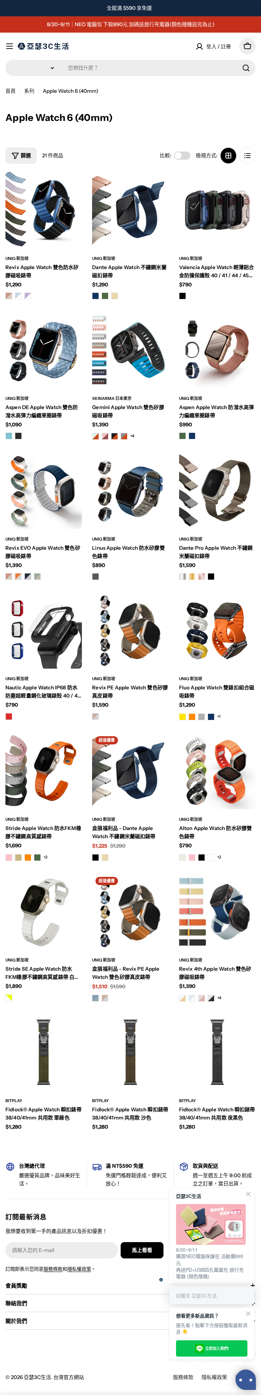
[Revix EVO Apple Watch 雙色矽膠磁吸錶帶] (43, 490)
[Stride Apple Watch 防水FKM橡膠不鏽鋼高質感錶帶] (43, 771)
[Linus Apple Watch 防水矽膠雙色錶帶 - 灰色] (95, 576)
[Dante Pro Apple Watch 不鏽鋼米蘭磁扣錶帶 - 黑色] (211, 576)
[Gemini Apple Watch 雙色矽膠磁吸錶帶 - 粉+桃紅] (105, 436)
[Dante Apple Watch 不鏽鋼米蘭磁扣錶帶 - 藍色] (95, 296)
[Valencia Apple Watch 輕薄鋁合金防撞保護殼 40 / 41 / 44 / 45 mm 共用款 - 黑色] (182, 296)
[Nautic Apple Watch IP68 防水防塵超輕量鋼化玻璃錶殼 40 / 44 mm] (43, 630)
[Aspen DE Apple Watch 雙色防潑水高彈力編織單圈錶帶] (43, 350)
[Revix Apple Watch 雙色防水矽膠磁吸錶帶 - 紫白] (27, 296)
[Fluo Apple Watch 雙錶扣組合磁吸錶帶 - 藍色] (211, 716)
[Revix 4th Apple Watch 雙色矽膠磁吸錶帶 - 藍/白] (192, 998)
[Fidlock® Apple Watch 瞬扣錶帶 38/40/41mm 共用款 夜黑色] (217, 1052)
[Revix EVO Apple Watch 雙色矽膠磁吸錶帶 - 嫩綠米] (37, 576)
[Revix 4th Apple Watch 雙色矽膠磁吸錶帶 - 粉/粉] (201, 998)
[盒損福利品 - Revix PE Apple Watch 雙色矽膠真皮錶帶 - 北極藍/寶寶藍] (95, 998)
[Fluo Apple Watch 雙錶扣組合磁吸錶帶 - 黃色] (182, 716)
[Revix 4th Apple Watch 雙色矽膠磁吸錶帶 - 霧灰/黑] (211, 998)
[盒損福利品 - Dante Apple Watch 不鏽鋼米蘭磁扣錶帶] (130, 771)
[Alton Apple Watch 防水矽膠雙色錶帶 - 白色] (211, 857)
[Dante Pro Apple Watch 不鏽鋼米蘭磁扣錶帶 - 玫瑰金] (201, 576)
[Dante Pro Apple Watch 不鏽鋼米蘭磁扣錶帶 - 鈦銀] (182, 576)
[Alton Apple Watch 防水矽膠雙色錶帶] (217, 771)
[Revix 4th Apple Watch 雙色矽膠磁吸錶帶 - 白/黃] (182, 998)
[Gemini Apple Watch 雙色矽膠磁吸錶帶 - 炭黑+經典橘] (114, 436)
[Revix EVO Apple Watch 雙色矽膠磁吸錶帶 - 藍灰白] (27, 576)
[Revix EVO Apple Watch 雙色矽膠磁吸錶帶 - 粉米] (8, 576)
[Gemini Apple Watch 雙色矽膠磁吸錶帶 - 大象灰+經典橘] (124, 436)
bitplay (13, 1100)
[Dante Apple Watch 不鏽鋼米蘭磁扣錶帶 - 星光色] (114, 296)
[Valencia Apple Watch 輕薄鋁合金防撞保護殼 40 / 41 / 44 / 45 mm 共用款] (217, 210)
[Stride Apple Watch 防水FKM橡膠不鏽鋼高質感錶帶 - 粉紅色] (8, 857)
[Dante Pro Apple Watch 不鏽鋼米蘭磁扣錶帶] (217, 490)
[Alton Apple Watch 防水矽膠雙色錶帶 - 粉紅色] (192, 857)
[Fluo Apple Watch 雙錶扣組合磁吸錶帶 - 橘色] (192, 716)
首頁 (10, 91)
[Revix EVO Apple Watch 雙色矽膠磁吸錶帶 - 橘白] (18, 576)
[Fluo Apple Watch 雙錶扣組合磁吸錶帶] (217, 630)
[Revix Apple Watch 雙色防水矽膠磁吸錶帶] (43, 210)
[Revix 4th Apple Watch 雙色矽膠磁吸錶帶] (217, 911)
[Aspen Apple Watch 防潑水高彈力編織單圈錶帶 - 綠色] (182, 435)
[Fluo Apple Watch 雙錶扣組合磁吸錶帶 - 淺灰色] (201, 716)
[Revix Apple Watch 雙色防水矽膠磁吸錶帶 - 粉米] (8, 296)
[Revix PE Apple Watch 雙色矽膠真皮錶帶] (130, 630)
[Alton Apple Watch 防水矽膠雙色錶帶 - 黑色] (201, 857)
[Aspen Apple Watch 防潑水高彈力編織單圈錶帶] (217, 350)
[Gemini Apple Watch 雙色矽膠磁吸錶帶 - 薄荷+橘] (95, 436)
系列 (29, 91)
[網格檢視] (228, 155)
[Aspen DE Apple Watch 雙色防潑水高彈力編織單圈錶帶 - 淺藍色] (8, 435)
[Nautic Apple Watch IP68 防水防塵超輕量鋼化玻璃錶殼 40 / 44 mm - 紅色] (8, 716)
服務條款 (53, 1269)
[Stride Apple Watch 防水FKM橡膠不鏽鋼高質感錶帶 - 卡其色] (18, 857)
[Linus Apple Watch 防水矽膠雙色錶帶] (130, 490)
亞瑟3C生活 (37, 1377)
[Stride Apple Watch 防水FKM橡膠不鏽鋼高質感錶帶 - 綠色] (37, 857)
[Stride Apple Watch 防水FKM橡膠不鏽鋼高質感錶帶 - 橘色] (27, 857)
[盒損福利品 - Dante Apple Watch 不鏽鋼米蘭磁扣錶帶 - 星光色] (105, 857)
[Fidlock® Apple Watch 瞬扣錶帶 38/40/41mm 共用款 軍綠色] (43, 1052)
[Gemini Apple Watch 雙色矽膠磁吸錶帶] (130, 350)
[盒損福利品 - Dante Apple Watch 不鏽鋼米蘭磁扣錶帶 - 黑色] (95, 857)
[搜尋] (246, 68)
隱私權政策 (79, 1269)
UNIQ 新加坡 (17, 258)
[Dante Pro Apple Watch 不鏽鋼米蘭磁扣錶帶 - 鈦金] (192, 576)
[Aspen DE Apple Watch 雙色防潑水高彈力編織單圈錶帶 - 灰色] (18, 435)
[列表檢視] (247, 155)
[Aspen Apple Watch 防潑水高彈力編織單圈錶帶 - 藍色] (192, 435)
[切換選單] (9, 46)
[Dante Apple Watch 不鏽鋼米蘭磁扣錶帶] (130, 210)
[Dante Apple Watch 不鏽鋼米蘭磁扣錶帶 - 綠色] (105, 296)
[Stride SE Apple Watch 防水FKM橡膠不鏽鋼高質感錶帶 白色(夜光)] (43, 911)
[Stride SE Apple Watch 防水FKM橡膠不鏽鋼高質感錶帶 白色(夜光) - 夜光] (8, 997)
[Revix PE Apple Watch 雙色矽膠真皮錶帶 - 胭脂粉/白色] (95, 716)
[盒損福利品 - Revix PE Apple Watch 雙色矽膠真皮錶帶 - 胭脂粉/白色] (105, 998)
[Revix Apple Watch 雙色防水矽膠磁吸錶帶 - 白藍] (18, 296)
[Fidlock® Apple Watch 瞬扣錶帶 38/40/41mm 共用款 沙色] (130, 1052)
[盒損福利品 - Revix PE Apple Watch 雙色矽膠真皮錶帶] (130, 911)
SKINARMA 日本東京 (112, 398)
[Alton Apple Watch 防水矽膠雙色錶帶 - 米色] (182, 857)
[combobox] (130, 68)
